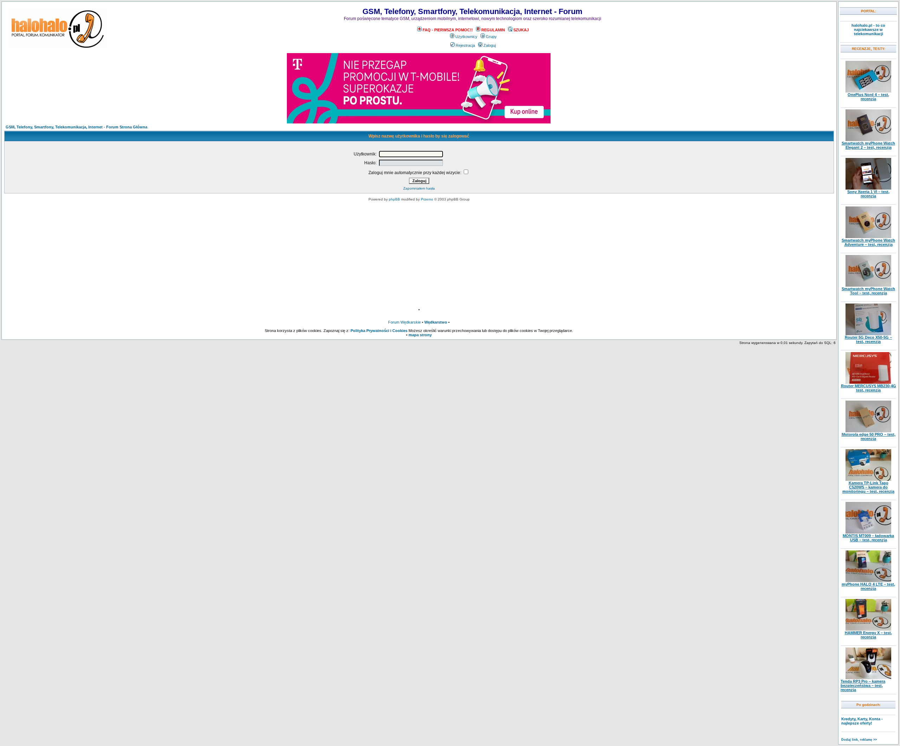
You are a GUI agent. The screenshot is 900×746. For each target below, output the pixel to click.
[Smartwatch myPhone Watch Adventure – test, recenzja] (868, 237)
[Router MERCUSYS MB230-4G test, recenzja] (868, 382)
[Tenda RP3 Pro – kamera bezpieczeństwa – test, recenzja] (868, 678)
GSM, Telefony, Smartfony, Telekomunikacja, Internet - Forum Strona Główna (76, 127)
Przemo (427, 199)
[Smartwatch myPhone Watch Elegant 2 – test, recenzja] (868, 140)
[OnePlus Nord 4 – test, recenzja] (868, 91)
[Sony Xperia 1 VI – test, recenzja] (868, 188)
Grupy (491, 36)
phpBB (394, 199)
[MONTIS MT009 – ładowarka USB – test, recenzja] (868, 532)
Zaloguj (489, 45)
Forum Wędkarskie (404, 322)
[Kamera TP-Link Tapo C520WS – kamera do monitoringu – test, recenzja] (868, 479)
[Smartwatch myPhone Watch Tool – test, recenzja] (868, 285)
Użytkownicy (466, 36)
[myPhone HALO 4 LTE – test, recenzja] (868, 581)
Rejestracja (465, 45)
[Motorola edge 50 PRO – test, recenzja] (868, 431)
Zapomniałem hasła (419, 188)
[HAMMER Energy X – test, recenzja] (868, 629)
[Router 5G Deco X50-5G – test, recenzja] (868, 334)
